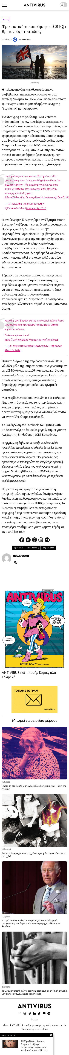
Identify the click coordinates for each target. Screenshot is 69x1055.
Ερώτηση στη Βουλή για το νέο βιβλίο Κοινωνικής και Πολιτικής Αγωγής (34, 787)
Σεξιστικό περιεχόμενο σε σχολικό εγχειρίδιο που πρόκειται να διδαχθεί (34, 855)
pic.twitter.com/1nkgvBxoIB (44, 339)
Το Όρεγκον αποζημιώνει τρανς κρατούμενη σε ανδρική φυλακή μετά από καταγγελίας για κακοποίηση (34, 992)
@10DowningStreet (31, 197)
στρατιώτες (48, 548)
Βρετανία (18, 548)
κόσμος (6, 19)
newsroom (26, 39)
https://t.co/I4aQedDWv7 (18, 339)
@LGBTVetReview (13, 184)
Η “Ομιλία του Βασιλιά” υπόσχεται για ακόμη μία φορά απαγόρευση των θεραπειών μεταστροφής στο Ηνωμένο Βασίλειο (31, 923)
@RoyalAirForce (13, 197)
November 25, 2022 (36, 208)
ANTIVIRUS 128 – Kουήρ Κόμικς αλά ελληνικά (29, 675)
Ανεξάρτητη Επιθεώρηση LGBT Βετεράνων (29, 434)
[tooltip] (21, 539)
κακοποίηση (33, 548)
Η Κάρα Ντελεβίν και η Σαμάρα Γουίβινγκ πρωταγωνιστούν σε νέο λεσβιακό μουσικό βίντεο (34, 1045)
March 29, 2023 (12, 350)
